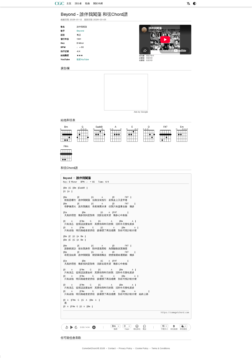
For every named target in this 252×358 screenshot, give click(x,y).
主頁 (68, 3)
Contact (112, 348)
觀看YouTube (83, 59)
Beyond (80, 31)
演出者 (78, 3)
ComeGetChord (89, 348)
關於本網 (98, 3)
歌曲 (87, 3)
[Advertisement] (126, 92)
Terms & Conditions (161, 348)
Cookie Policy (141, 348)
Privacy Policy (125, 348)
